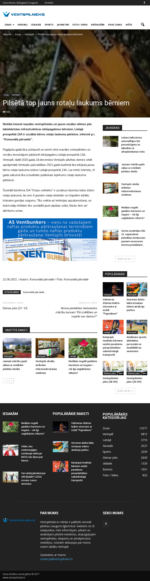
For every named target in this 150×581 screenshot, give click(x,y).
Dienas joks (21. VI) (15, 308)
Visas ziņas (115, 24)
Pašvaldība (97, 24)
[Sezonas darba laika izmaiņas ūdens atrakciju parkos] (137, 289)
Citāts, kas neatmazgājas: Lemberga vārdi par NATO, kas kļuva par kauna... (32, 453)
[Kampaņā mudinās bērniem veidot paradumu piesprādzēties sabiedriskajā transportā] (113, 327)
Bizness (107, 469)
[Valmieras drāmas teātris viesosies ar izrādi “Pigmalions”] (113, 289)
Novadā (108, 446)
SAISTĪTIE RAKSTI (16, 330)
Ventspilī (16, 94)
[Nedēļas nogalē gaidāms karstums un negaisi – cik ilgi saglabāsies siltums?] (83, 348)
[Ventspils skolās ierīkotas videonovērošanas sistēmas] (50, 348)
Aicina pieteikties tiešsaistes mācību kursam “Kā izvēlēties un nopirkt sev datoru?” (76, 312)
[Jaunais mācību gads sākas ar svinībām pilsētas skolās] (17, 348)
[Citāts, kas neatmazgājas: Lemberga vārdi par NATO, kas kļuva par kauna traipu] (10, 450)
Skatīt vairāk (123, 258)
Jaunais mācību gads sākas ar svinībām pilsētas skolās (15, 365)
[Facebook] (144, 2)
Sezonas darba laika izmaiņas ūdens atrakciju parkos (82, 446)
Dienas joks (110, 373)
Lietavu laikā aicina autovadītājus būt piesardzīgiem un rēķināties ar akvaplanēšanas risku (133, 144)
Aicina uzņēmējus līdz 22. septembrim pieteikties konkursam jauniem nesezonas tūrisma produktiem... (133, 238)
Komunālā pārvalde (33, 292)
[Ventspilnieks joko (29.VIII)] (137, 368)
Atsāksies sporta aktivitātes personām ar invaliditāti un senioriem (136, 344)
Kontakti (49, 2)
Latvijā (73, 356)
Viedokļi (23, 24)
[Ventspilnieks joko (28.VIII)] (113, 368)
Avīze (129, 24)
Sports (49, 24)
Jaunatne (63, 24)
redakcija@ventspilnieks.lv (56, 559)
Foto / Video (80, 24)
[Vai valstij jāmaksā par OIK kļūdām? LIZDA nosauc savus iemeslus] (10, 477)
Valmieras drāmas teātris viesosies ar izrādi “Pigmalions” (111, 306)
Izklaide (36, 24)
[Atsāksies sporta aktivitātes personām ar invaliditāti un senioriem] (137, 327)
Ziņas (8, 24)
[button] (142, 24)
